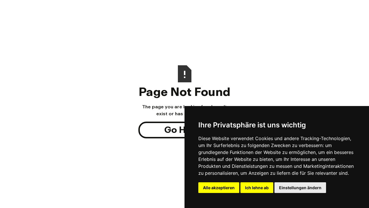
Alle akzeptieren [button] (219, 187)
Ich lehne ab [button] (257, 187)
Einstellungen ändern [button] (300, 187)
